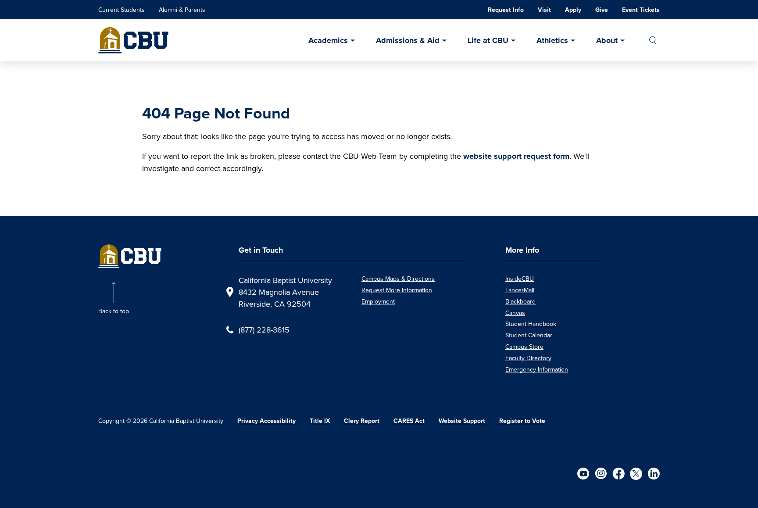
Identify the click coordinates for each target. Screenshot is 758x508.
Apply (573, 9)
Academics (328, 40)
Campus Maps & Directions (398, 278)
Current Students (121, 9)
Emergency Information (536, 369)
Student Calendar (528, 335)
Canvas (515, 312)
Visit (544, 9)
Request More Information (396, 290)
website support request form (516, 156)
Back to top (113, 311)
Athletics (552, 40)
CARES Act (409, 421)
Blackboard (520, 301)
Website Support (462, 421)
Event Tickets (641, 9)
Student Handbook (530, 323)
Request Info (506, 9)
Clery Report (361, 421)
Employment (378, 301)
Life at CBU (488, 40)
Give (601, 9)
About (607, 40)
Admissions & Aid (408, 40)
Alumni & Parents (182, 9)
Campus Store (524, 346)
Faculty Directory (528, 358)
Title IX (320, 421)
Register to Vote (522, 421)
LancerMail (519, 290)
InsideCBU (519, 278)
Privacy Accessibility (266, 421)
